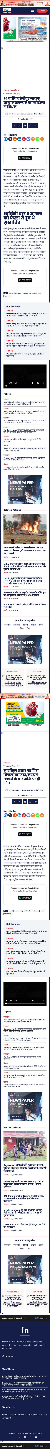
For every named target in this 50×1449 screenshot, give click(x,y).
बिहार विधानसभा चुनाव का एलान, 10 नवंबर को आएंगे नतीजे (37, 684)
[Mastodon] (28, 139)
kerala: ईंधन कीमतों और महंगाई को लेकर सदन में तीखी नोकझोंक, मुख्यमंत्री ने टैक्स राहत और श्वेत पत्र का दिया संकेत (22, 581)
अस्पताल (11, 293)
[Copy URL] (35, 125)
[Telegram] (25, 125)
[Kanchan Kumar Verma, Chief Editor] (7, 114)
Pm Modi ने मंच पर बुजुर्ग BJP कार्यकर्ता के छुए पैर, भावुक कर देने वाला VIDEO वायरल (24, 594)
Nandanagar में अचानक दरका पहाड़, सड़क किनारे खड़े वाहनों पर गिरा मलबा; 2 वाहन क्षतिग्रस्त (26, 325)
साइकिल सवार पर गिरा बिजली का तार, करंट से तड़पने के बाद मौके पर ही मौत (12, 684)
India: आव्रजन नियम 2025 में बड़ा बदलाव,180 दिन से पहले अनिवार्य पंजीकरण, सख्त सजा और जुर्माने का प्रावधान (24, 566)
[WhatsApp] (30, 125)
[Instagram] (19, 1437)
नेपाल (5, 446)
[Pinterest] (24, 139)
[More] (42, 139)
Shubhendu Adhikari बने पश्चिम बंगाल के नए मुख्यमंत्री (24, 605)
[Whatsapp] (37, 139)
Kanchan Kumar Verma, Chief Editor (28, 114)
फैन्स (39, 293)
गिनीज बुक (25, 293)
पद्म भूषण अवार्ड (33, 293)
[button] (6, 29)
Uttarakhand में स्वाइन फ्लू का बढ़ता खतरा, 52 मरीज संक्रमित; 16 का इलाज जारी (24, 459)
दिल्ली (5, 573)
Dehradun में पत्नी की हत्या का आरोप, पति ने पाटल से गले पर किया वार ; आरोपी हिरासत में (26, 315)
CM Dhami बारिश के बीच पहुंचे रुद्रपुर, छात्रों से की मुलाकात (25, 355)
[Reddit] (15, 139)
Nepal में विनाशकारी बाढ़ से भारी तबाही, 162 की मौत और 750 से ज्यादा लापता (25, 449)
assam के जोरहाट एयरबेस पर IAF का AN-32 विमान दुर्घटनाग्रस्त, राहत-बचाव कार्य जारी (24, 550)
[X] (19, 125)
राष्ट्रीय (6, 90)
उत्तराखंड (9, 311)
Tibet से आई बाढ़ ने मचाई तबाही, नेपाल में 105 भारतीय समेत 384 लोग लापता (24, 468)
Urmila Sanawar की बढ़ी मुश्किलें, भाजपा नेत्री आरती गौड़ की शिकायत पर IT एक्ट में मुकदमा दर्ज (25, 345)
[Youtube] (36, 1437)
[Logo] (25, 1330)
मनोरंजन (15, 90)
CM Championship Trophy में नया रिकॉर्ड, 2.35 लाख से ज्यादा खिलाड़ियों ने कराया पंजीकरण (26, 335)
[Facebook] (14, 125)
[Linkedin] (19, 139)
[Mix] (33, 139)
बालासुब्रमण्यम (7, 296)
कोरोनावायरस (18, 293)
